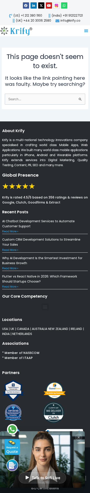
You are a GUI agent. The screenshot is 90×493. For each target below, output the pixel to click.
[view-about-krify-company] (18, 30)
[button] (45, 306)
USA (5, 329)
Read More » (10, 231)
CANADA (23, 329)
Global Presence (20, 175)
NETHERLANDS (22, 334)
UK (12, 329)
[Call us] (12, 465)
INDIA (6, 334)
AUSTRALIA (39, 329)
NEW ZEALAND (58, 329)
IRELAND (76, 329)
